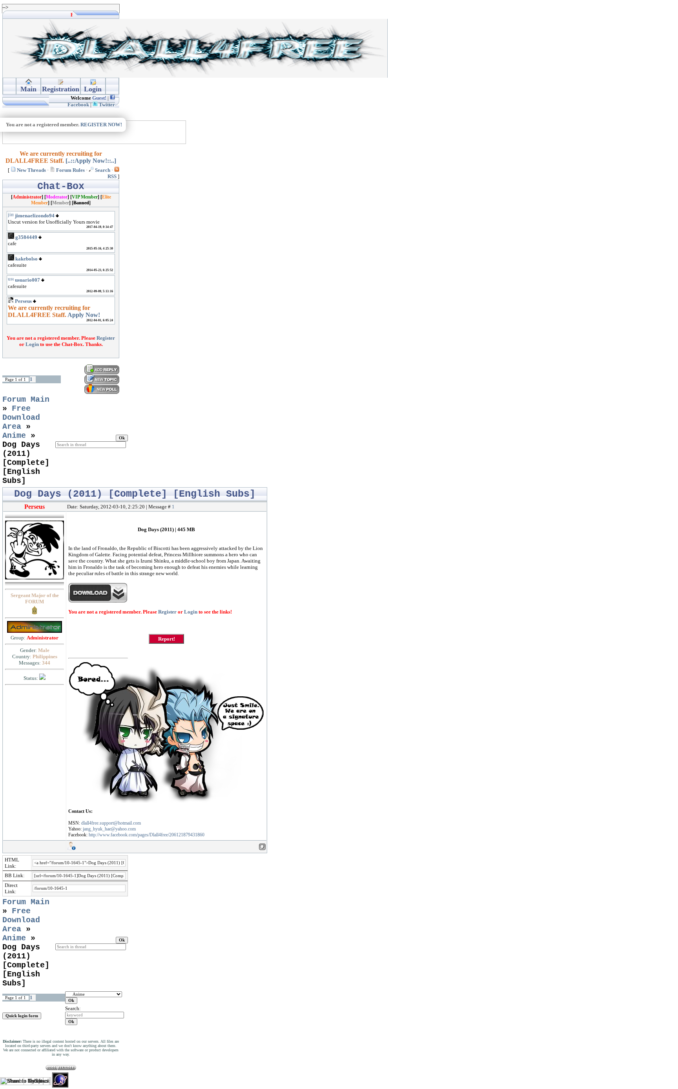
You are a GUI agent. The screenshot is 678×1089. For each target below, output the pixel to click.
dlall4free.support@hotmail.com (111, 823)
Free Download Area (21, 417)
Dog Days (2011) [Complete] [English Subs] (25, 462)
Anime (14, 435)
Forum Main (25, 399)
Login (32, 344)
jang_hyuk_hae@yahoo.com (109, 829)
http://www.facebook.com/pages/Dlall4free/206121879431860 (146, 835)
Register (106, 338)
